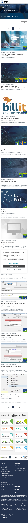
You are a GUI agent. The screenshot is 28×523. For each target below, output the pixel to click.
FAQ (8, 274)
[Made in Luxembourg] (13, 457)
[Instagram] (6, 517)
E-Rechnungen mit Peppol (7, 475)
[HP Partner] (10, 457)
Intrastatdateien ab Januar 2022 (8, 181)
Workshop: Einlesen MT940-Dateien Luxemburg (12, 366)
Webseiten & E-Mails (19, 474)
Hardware (17, 463)
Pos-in (17, 89)
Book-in (13, 57)
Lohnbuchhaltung (5, 477)
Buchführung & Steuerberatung (4, 466)
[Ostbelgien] (18, 457)
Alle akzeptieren (14, 266)
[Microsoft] (4, 457)
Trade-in (20, 89)
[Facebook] (4, 517)
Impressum (17, 492)
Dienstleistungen (18, 466)
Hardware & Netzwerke (20, 468)
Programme (9, 57)
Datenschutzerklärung (14, 263)
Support (3, 489)
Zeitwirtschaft (4, 480)
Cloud (2, 486)
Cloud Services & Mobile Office (20, 471)
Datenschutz (4, 492)
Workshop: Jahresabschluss (7, 242)
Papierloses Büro (5, 473)
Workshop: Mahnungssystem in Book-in (10, 396)
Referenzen (17, 486)
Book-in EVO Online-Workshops (11, 10)
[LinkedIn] (1, 517)
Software (3, 463)
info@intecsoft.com (8, 509)
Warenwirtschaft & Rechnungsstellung (5, 470)
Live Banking (4, 211)
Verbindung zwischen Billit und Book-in (10, 118)
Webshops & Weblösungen (7, 484)
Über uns (16, 489)
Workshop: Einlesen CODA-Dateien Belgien (11, 335)
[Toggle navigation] (26, 2)
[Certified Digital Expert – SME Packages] (25, 457)
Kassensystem (4, 482)
